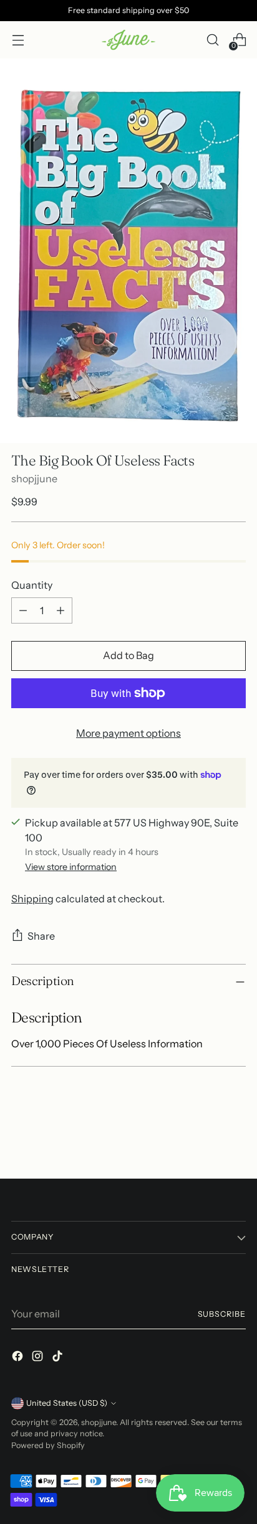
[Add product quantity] (60, 610)
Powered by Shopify (48, 1445)
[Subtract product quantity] (23, 610)
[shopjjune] (128, 40)
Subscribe (222, 1314)
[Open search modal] (212, 40)
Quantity (31, 585)
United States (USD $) (66, 1403)
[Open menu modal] (18, 40)
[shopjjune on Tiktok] (58, 1358)
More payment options (128, 733)
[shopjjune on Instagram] (38, 1358)
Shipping (32, 898)
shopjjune (34, 478)
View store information (71, 866)
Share (41, 936)
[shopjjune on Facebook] (18, 1358)
